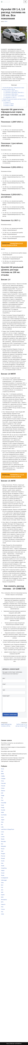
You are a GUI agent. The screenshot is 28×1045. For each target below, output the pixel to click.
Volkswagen (4, 880)
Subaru (2, 870)
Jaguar (2, 819)
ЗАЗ (2, 889)
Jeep (2, 822)
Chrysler (3, 785)
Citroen (2, 788)
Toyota (2, 875)
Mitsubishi (3, 846)
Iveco (2, 817)
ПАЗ (2, 906)
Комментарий (6, 695)
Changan (3, 778)
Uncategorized (4, 877)
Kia (2, 824)
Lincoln (2, 836)
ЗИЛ (2, 892)
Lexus (2, 831)
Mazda (2, 839)
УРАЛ (2, 914)
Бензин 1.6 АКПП (8, 105)
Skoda (2, 865)
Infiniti (2, 812)
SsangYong (3, 868)
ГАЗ (2, 887)
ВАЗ (2, 885)
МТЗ (2, 902)
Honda (2, 807)
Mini (2, 843)
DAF (2, 793)
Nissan (2, 848)
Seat (2, 863)
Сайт (4, 690)
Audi (2, 771)
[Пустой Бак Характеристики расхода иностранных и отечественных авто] (5, 1)
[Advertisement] (14, 977)
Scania (2, 860)
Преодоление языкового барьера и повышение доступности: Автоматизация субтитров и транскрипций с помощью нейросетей (12, 759)
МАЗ (2, 897)
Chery (2, 781)
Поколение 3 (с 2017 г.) (9, 97)
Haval (2, 805)
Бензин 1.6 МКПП (8, 103)
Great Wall (3, 802)
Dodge (2, 795)
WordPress (19, 1043)
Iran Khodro (4, 814)
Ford (2, 800)
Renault (3, 858)
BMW (2, 773)
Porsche (3, 856)
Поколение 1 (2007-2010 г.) (10, 91)
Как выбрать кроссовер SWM (8, 751)
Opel (2, 851)
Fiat (2, 797)
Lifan (2, 834)
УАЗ (2, 911)
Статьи (3, 909)
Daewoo (3, 790)
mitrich (5, 21)
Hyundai (3, 810)
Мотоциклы (4, 899)
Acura (2, 768)
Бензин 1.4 (6, 102)
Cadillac (3, 776)
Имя (4, 678)
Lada (2, 827)
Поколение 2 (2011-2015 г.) (10, 94)
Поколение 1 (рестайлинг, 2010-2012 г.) (13, 92)
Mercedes (3, 841)
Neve (7, 1043)
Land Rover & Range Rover (7, 829)
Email (4, 684)
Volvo (2, 882)
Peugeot (3, 853)
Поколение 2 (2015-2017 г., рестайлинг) (13, 95)
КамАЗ (2, 894)
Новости (3, 904)
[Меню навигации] (25, 1)
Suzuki (2, 873)
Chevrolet (3, 783)
